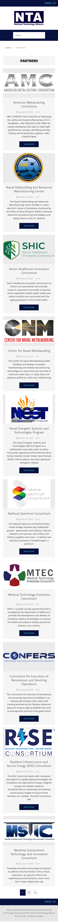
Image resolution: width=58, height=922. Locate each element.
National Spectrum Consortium (29, 513)
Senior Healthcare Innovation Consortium (29, 271)
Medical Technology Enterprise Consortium (29, 596)
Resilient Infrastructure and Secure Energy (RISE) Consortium (29, 764)
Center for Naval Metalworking (29, 351)
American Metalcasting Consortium (29, 104)
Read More (29, 144)
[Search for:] (29, 35)
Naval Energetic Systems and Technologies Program (29, 430)
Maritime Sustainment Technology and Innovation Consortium (29, 854)
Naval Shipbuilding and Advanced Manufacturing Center (29, 189)
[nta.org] (29, 18)
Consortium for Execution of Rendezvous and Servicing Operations (29, 680)
